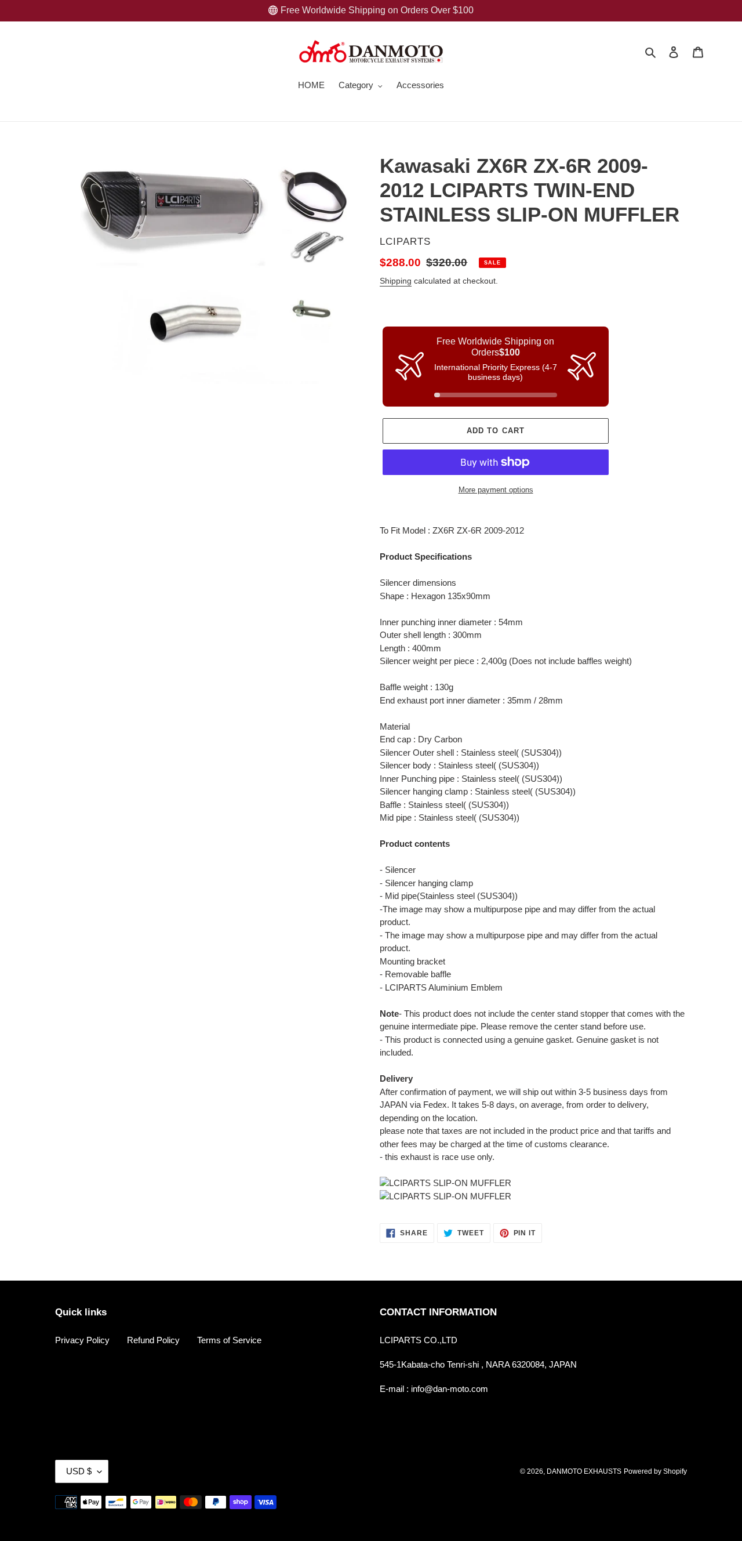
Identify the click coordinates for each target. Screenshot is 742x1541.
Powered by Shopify (655, 1471)
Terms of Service (229, 1340)
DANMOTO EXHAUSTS (584, 1471)
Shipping (396, 280)
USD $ (79, 1471)
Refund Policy (153, 1340)
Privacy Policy (82, 1340)
